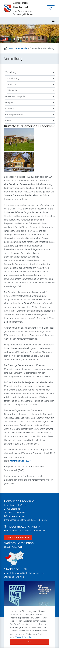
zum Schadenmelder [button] (17, 537)
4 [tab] (18, 39)
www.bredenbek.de (18, 48)
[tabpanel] (29, 33)
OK (29, 642)
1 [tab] (5, 39)
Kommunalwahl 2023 (20, 460)
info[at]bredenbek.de (14, 516)
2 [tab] (10, 39)
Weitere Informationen (25, 637)
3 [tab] (14, 39)
